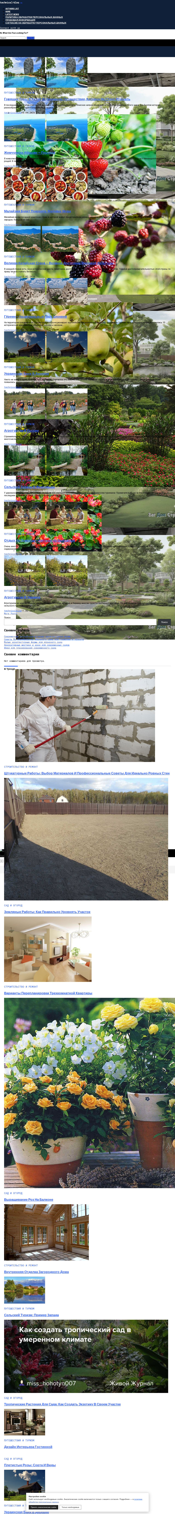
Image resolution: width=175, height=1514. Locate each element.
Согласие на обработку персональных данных (35, 23)
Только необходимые (70, 1507)
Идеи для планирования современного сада (30, 647)
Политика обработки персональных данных (34, 17)
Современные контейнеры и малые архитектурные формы (37, 636)
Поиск (7, 617)
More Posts (10, 613)
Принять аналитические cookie (43, 1507)
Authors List (12, 8)
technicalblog (12, 112)
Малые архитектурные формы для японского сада (33, 642)
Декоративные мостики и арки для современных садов (36, 645)
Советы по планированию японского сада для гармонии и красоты (44, 639)
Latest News (12, 14)
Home (8, 11)
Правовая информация (20, 20)
